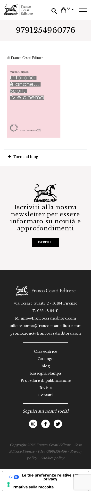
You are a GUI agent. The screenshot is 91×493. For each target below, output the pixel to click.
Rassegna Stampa (45, 373)
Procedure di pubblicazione (46, 380)
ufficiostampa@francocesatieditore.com (46, 326)
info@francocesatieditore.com (48, 318)
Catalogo (46, 359)
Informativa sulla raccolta (30, 487)
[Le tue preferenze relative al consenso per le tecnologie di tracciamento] (8, 484)
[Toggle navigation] (83, 10)
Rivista (46, 388)
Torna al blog (25, 156)
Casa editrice (45, 351)
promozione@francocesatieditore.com (45, 333)
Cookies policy (52, 458)
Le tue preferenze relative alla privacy (50, 477)
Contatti (45, 395)
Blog (45, 366)
